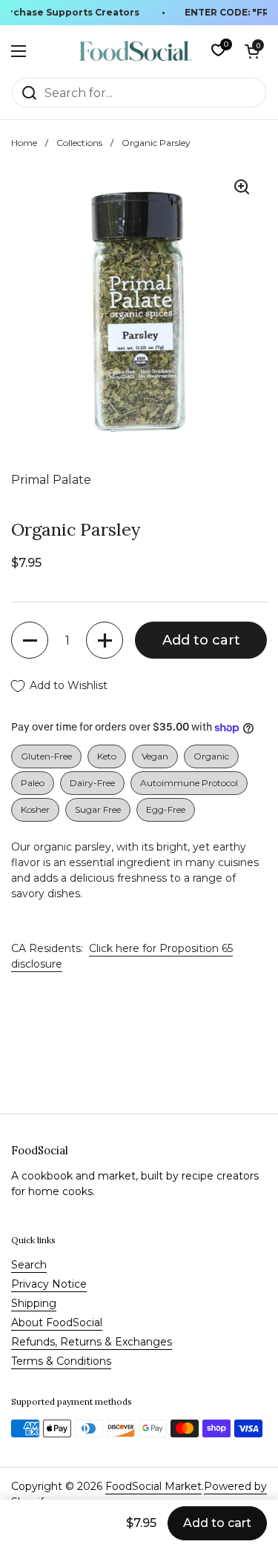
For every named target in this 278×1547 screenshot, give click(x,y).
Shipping (33, 1303)
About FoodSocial (56, 1322)
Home (24, 142)
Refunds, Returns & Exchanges (91, 1341)
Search (29, 1264)
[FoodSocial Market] (135, 51)
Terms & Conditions (61, 1361)
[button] (252, 51)
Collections (79, 142)
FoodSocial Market (153, 1486)
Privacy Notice (49, 1284)
